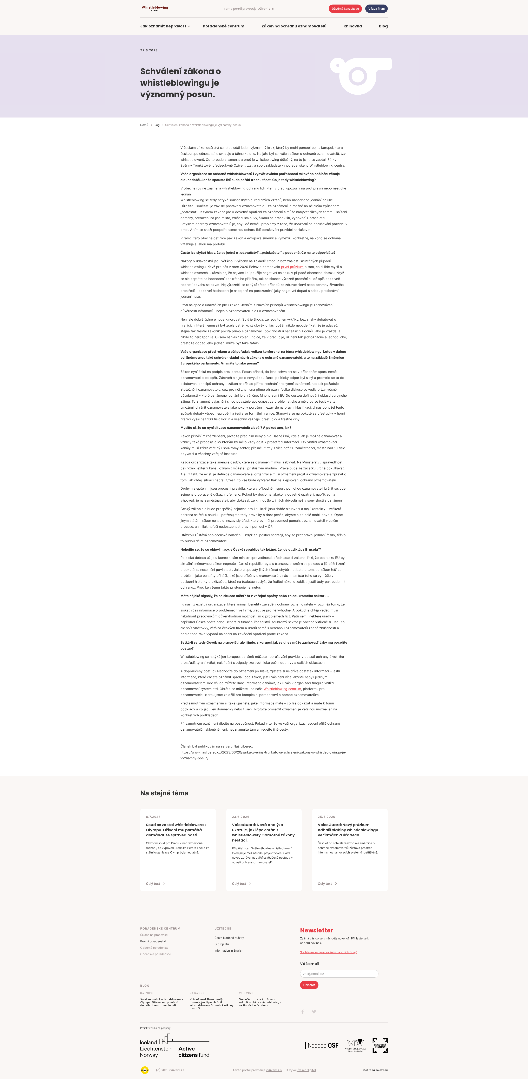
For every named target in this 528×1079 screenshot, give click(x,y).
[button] (167, 26)
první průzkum (292, 267)
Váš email (309, 963)
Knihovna (353, 26)
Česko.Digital (306, 1070)
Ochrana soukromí (375, 1070)
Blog (383, 26)
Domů (144, 125)
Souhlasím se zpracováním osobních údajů (328, 952)
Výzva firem (376, 8)
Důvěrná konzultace (345, 8)
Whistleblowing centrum (282, 689)
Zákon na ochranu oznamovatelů (294, 26)
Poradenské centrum (223, 26)
